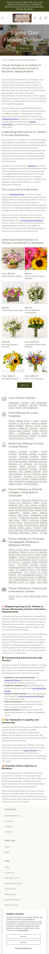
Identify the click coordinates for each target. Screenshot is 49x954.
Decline (23, 942)
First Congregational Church (29, 575)
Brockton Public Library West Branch (31, 530)
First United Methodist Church (22, 580)
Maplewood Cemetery (37, 461)
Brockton (32, 166)
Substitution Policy (13, 900)
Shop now (24, 48)
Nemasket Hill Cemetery (20, 464)
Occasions (9, 821)
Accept (23, 936)
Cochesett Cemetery (28, 454)
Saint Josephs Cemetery (30, 471)
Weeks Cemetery (16, 484)
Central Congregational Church (33, 557)
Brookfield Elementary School (23, 533)
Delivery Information (13, 883)
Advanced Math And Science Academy (28, 505)
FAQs (7, 867)
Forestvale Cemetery (28, 456)
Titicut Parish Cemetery (19, 479)
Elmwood (13, 405)
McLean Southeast (39, 423)
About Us (8, 832)
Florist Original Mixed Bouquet (34, 277)
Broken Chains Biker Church (21, 555)
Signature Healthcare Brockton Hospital (28, 428)
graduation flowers (10, 119)
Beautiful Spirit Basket (12, 276)
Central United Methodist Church (23, 560)
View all (24, 385)
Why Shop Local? (12, 878)
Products (8, 826)
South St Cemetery (32, 474)
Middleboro (23, 405)
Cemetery (34, 451)
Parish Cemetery (28, 466)
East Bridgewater (39, 403)
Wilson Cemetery (31, 484)
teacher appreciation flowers (31, 696)
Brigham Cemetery (18, 451)
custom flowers (30, 750)
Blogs (7, 852)
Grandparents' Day (12, 816)
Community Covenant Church (32, 565)
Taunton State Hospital (19, 431)
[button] (35, 18)
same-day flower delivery (32, 220)
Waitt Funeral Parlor (17, 481)
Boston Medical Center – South (24, 421)
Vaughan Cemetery (38, 479)
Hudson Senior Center (18, 596)
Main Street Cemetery (18, 461)
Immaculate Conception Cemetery (32, 459)
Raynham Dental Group (36, 426)
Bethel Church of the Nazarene (33, 552)
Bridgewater (14, 403)
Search (7, 847)
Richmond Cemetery (28, 469)
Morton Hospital (16, 426)
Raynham (33, 405)
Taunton (18, 408)
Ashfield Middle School (24, 510)
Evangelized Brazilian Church (21, 567)
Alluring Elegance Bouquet (10, 345)
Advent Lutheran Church (19, 550)
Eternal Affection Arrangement (32, 311)
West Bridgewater (30, 408)
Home (4, 60)
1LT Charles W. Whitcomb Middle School (26, 500)
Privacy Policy (22, 930)
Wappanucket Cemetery (37, 481)
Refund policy (10, 894)
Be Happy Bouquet (10, 379)
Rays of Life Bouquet (34, 379)
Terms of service (11, 905)
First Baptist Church (25, 570)
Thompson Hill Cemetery (35, 476)
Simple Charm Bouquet (12, 310)
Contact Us (9, 873)
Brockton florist (17, 194)
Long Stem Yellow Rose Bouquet (35, 345)
